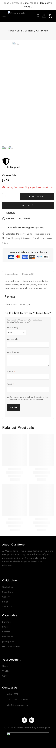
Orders (6, 666)
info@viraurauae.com (17, 705)
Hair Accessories (11, 646)
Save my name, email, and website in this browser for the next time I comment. (29, 398)
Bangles (6, 631)
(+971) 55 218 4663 (17, 699)
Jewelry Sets (8, 641)
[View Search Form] (38, 15)
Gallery (6, 596)
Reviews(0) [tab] (28, 274)
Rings (5, 626)
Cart (4, 675)
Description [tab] (11, 274)
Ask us (10, 218)
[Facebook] (24, 720)
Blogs (5, 601)
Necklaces (7, 636)
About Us (7, 606)
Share (27, 218)
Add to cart (37, 196)
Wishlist (6, 671)
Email (10, 384)
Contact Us (7, 587)
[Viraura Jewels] (17, 15)
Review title (12, 339)
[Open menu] (4, 16)
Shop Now (7, 592)
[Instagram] (31, 720)
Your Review (14, 352)
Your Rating (14, 327)
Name (11, 371)
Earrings (6, 621)
